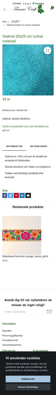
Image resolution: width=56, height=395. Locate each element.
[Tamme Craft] (28, 16)
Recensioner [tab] (38, 160)
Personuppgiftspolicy (12, 349)
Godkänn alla (28, 379)
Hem (4, 35)
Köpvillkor (7, 344)
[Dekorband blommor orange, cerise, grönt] (28, 249)
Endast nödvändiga (28, 387)
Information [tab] (14, 160)
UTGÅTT (15, 35)
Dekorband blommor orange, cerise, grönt (25, 270)
